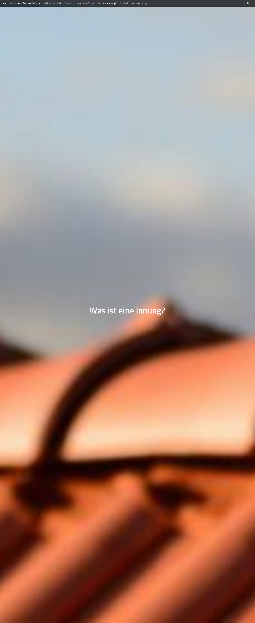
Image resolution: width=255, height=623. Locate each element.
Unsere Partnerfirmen (84, 3)
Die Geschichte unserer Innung (133, 3)
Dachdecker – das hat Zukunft (57, 3)
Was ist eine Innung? (106, 3)
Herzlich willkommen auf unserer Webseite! (21, 3)
